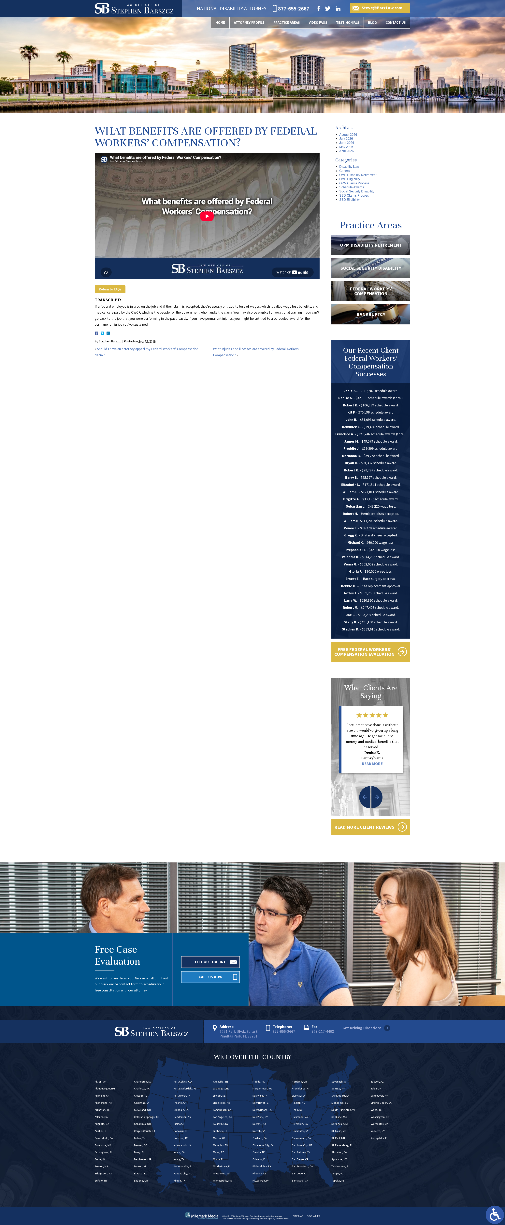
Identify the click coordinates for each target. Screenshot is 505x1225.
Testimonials (347, 22)
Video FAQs (318, 22)
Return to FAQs (110, 289)
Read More (372, 763)
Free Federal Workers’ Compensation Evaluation (364, 651)
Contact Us (396, 22)
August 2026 (348, 134)
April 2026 (346, 151)
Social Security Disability (356, 191)
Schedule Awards (351, 187)
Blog (372, 22)
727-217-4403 (322, 1031)
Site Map (298, 1216)
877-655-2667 (284, 1031)
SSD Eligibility (349, 199)
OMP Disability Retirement (357, 175)
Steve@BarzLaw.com (382, 7)
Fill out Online (210, 961)
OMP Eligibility (349, 179)
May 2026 (346, 147)
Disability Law (349, 166)
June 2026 (346, 142)
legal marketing (252, 1218)
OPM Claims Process (354, 183)
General (345, 170)
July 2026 (346, 138)
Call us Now (210, 976)
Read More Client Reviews (364, 827)
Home (220, 22)
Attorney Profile (249, 22)
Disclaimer (313, 1216)
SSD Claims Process (354, 195)
